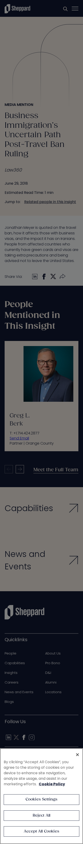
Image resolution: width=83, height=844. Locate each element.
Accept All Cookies (41, 831)
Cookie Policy (52, 784)
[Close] (77, 755)
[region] (41, 796)
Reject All (41, 815)
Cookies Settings (42, 799)
